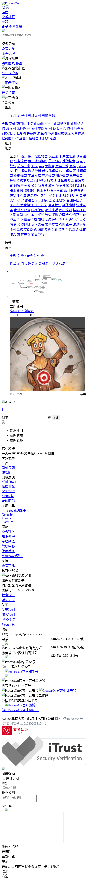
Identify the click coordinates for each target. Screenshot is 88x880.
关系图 (31, 133)
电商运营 (76, 176)
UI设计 (22, 156)
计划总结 (58, 220)
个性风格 (16, 229)
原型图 (79, 128)
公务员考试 (39, 185)
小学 (20, 200)
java (41, 166)
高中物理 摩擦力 (22, 311)
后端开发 (61, 166)
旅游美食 (23, 234)
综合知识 (72, 220)
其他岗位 (45, 200)
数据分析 (34, 171)
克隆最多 (31, 264)
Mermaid (7, 518)
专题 (5, 22)
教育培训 (27, 205)
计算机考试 (65, 180)
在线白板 (8, 486)
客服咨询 (31, 200)
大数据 (49, 166)
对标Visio (8, 600)
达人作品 (58, 264)
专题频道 (8, 541)
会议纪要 (72, 215)
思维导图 (34, 115)
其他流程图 (47, 138)
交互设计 (55, 156)
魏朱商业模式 (58, 133)
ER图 (40, 123)
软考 (51, 185)
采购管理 (58, 215)
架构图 (68, 128)
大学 (13, 200)
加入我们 (8, 614)
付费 (40, 255)
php (82, 161)
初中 (75, 195)
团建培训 (65, 210)
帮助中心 (8, 546)
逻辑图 (42, 133)
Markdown (9, 481)
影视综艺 (58, 229)
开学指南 (8, 92)
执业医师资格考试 (50, 190)
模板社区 (8, 17)
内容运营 (65, 171)
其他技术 (68, 161)
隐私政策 (8, 624)
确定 (56, 418)
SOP (83, 215)
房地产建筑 (22, 210)
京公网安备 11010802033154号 (24, 723)
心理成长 (65, 224)
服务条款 (8, 619)
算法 (13, 166)
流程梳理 (8, 53)
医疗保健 (37, 210)
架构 (34, 166)
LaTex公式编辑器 (14, 510)
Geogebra (8, 514)
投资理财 (23, 224)
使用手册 (8, 551)
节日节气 (37, 234)
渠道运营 (20, 171)
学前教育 (50, 195)
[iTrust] (44, 765)
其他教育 (64, 195)
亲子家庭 (51, 224)
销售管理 (30, 220)
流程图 (22, 115)
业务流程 (20, 161)
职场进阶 (79, 224)
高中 (82, 195)
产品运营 (48, 176)
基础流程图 (17, 123)
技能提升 (79, 210)
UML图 (50, 123)
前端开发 (23, 166)
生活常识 (72, 229)
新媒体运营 (50, 171)
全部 (5, 123)
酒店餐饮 (58, 200)
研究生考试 (22, 185)
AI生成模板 (10, 73)
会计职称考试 (73, 190)
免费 (20, 255)
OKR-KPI (30, 215)
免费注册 (15, 27)
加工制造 (40, 205)
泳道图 (21, 128)
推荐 (5, 12)
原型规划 (69, 156)
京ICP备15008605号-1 (70, 718)
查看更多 (8, 48)
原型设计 (8, 491)
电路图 (43, 128)
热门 (20, 264)
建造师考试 (35, 195)
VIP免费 (30, 255)
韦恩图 (21, 133)
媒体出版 (68, 205)
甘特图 (31, 123)
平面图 (32, 128)
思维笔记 (48, 115)
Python (81, 166)
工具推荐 (34, 176)
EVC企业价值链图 (25, 138)
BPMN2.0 (8, 133)
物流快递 (51, 210)
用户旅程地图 (38, 156)
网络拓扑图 (65, 123)
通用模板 (44, 229)
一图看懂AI (10, 83)
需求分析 (54, 161)
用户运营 (62, 176)
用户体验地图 (37, 161)
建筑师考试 (18, 195)
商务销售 (54, 205)
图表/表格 (55, 128)
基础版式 (30, 229)
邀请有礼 (8, 566)
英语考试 (62, 185)
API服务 (8, 496)
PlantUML (9, 522)
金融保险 (72, 200)
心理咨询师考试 (45, 180)
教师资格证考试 (21, 180)
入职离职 (16, 215)
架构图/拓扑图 (12, 63)
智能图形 (8, 501)
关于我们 (8, 610)
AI (3, 7)
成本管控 (16, 220)
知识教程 (8, 536)
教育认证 (8, 595)
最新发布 (45, 264)
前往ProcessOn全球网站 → (20, 710)
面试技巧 (44, 220)
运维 (72, 166)
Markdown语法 (12, 556)
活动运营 (20, 176)
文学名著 (37, 224)
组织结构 (44, 215)
